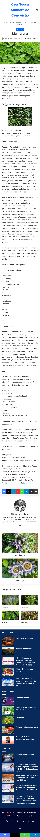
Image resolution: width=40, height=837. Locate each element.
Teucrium (24, 622)
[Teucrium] (29, 615)
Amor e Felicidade (22, 698)
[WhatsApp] (22, 491)
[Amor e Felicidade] (8, 701)
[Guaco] (10, 615)
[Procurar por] (37, 10)
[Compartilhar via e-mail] (31, 491)
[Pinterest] (18, 491)
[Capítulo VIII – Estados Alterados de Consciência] (8, 740)
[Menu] (3, 10)
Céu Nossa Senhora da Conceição (21, 816)
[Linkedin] (13, 491)
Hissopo (5, 607)
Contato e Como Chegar (25, 648)
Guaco (4, 622)
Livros (12, 22)
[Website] (20, 525)
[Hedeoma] (29, 600)
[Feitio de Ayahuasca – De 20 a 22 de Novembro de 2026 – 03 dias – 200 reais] (8, 778)
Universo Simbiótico (22, 22)
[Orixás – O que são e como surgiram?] (8, 672)
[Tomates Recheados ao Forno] (8, 730)
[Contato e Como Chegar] (8, 651)
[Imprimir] (36, 491)
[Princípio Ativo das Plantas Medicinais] (8, 710)
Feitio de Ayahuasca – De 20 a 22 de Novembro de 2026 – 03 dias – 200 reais (27, 777)
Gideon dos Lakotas (11, 39)
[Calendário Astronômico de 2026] (8, 757)
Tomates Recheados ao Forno (27, 727)
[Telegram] (26, 491)
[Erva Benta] (8, 720)
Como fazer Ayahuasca (24, 638)
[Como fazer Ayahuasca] (8, 641)
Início (7, 22)
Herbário (20, 29)
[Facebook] (4, 491)
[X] (8, 491)
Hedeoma (24, 607)
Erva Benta (20, 717)
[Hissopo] (10, 600)
